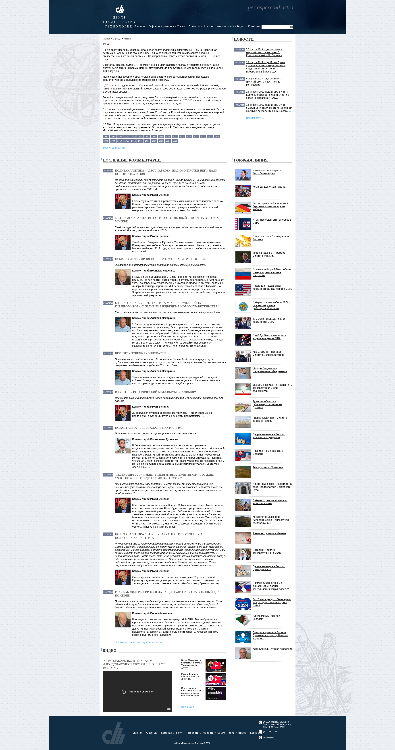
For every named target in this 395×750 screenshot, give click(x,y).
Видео (241, 26)
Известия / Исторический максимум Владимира (155, 392)
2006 (210, 136)
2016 (161, 141)
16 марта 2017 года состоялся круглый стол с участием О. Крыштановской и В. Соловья (264, 52)
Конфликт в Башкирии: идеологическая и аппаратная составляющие (271, 519)
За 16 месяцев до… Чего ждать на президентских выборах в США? (272, 602)
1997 (147, 136)
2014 (147, 141)
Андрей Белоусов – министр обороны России (270, 419)
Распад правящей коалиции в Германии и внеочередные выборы (271, 206)
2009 (112, 141)
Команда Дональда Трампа (269, 186)
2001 (175, 136)
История (127, 39)
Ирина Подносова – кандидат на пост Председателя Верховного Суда (272, 486)
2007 (217, 136)
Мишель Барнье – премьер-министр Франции (269, 254)
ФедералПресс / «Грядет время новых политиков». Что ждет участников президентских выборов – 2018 (165, 476)
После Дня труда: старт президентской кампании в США (272, 287)
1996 (140, 136)
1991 (106, 136)
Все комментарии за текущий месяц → (138, 642)
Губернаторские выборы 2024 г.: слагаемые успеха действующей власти (272, 305)
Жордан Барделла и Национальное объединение (270, 370)
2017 (168, 141)
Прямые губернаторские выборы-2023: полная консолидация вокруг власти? (271, 585)
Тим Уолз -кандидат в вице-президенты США (269, 320)
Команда (168, 26)
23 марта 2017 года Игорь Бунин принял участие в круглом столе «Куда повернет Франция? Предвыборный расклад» (265, 67)
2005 (203, 136)
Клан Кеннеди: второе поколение (272, 648)
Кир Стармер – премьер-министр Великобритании (268, 353)
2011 (127, 141)
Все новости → (255, 117)
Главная (140, 26)
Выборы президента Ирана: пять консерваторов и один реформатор (272, 387)
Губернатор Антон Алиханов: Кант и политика (270, 502)
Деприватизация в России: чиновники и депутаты (269, 436)
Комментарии (225, 26)
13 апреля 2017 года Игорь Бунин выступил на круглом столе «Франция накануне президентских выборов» (269, 107)
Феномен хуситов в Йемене (269, 533)
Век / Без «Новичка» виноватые (140, 353)
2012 (133, 141)
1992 (112, 136)
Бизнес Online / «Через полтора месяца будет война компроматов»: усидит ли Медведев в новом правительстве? (167, 304)
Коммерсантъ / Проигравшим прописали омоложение (161, 259)
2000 (168, 136)
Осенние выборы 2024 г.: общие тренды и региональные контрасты (272, 272)
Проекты (194, 26)
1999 (161, 136)
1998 (154, 136)
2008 (106, 141)
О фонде (154, 26)
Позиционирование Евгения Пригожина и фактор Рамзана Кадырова (270, 635)
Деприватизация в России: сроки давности (269, 568)
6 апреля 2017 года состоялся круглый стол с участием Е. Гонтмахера (264, 81)
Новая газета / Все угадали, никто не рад (149, 427)
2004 (196, 136)
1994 (126, 136)
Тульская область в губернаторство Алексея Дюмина (267, 404)
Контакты (254, 26)
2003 (189, 136)
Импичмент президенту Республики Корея (267, 172)
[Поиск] (291, 27)
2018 (175, 141)
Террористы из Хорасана (268, 467)
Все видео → (189, 706)
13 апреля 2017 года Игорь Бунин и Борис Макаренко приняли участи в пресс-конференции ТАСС (267, 94)
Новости (208, 26)
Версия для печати (114, 147)
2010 (119, 141)
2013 (140, 141)
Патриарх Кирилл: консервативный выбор (267, 551)
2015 (154, 141)
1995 (133, 136)
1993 (119, 136)
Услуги (181, 26)
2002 (182, 136)
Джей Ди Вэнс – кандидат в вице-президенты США (269, 337)
